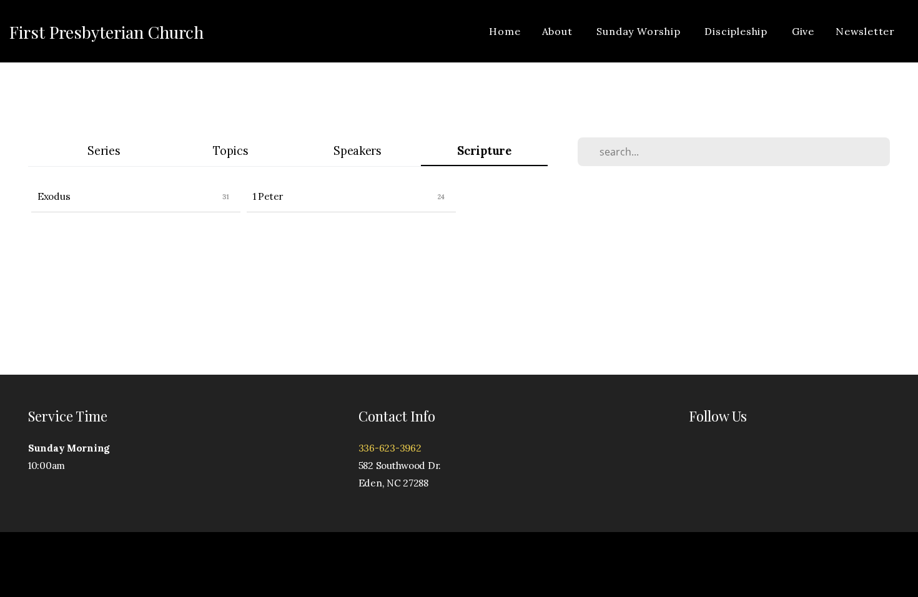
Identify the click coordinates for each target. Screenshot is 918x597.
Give (803, 31)
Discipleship (737, 31)
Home (504, 31)
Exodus (53, 196)
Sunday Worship (639, 31)
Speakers (357, 151)
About (559, 31)
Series (103, 151)
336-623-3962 (390, 448)
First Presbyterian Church (106, 32)
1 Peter (268, 196)
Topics (230, 151)
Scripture (484, 151)
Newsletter (865, 31)
